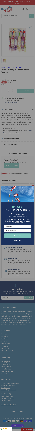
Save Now (17, 236)
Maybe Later (17, 240)
